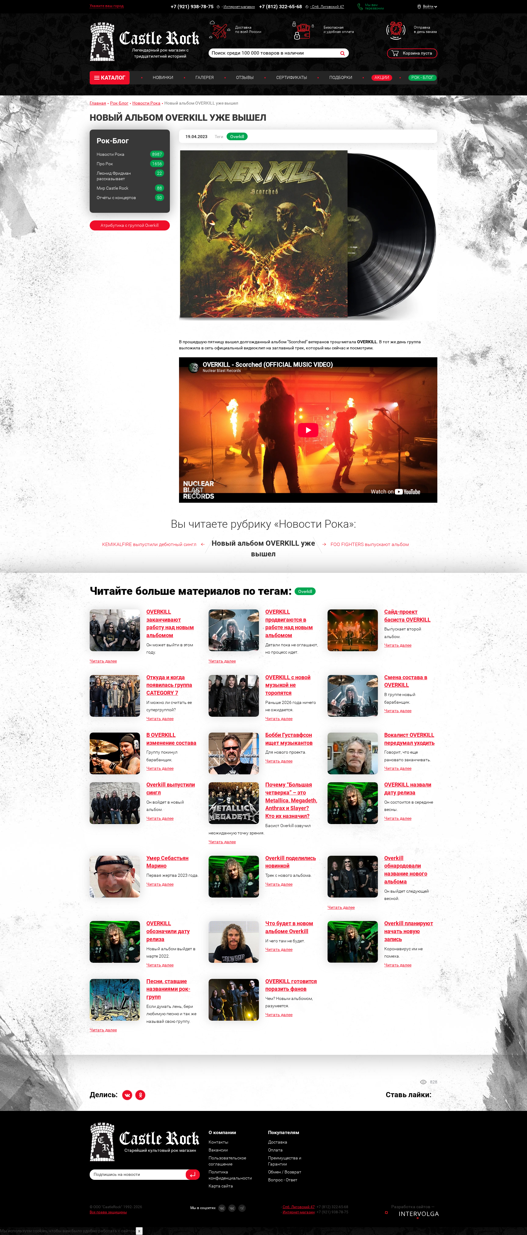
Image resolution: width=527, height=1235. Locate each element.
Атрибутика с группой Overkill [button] (130, 225)
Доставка (277, 1142)
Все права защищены (108, 1212)
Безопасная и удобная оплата (339, 29)
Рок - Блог (422, 77)
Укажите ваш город (107, 6)
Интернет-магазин (239, 7)
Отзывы (245, 77)
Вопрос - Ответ (282, 1179)
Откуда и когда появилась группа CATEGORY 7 (169, 685)
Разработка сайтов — (413, 1206)
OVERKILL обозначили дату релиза (168, 931)
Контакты (218, 1142)
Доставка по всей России (248, 29)
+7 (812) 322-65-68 (280, 6)
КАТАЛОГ (113, 77)
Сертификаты (291, 77)
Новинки (163, 77)
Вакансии (218, 1150)
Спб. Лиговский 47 (328, 7)
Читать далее (103, 661)
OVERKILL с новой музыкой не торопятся (287, 685)
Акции (382, 77)
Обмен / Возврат (284, 1171)
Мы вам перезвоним (374, 6)
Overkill (237, 136)
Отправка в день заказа (425, 29)
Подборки (340, 77)
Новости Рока (146, 103)
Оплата (275, 1150)
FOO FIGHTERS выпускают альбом (370, 544)
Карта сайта (221, 1185)
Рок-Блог (119, 103)
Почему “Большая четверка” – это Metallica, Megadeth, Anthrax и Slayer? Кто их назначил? (291, 800)
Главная (98, 103)
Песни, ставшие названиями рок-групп (168, 989)
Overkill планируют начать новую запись (408, 931)
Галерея (204, 77)
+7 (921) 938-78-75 (192, 6)
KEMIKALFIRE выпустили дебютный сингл (149, 544)
